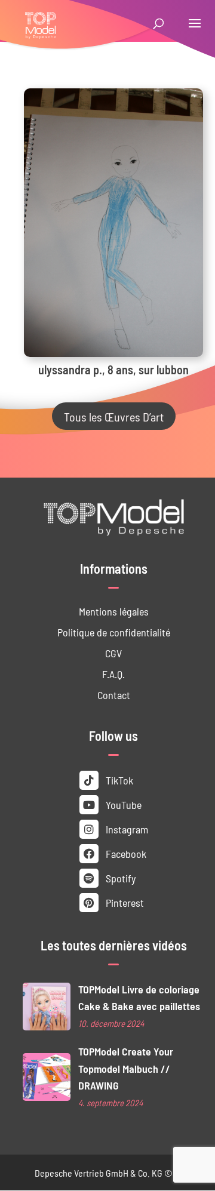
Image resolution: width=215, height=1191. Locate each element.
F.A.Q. (113, 674)
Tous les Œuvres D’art (114, 416)
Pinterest (123, 902)
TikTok (118, 780)
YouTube (122, 804)
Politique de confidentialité (113, 632)
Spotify (119, 878)
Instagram (125, 829)
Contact (113, 694)
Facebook (124, 853)
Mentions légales (114, 611)
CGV (113, 653)
